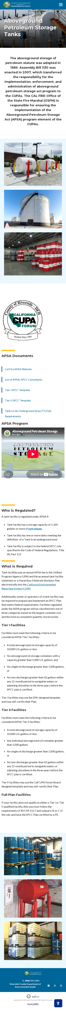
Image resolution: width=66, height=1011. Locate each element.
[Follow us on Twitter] (55, 985)
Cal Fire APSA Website (18, 369)
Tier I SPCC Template (17, 390)
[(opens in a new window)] (33, 996)
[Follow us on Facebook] (49, 985)
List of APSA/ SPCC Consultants (23, 379)
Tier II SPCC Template (18, 400)
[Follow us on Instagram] (61, 985)
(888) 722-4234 (32, 981)
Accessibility (33, 1004)
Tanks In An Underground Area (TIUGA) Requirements (28, 413)
